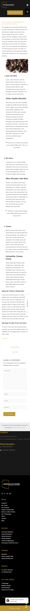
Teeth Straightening (8, 540)
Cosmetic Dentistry (7, 532)
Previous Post (15, 347)
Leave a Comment (7, 22)
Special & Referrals (7, 558)
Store (3, 516)
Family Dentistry (6, 536)
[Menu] (27, 5)
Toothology (5, 583)
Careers (4, 518)
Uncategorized (18, 22)
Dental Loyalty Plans (8, 556)
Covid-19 (4, 503)
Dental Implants (6, 538)
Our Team (4, 505)
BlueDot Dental (6, 585)
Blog (3, 520)
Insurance (4, 554)
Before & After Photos (8, 512)
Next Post (15, 352)
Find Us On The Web (8, 590)
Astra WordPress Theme (18, 427)
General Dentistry (7, 534)
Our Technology (6, 514)
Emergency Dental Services (10, 543)
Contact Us (5, 338)
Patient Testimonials (8, 509)
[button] (15, 12)
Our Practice (5, 507)
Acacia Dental (6, 587)
